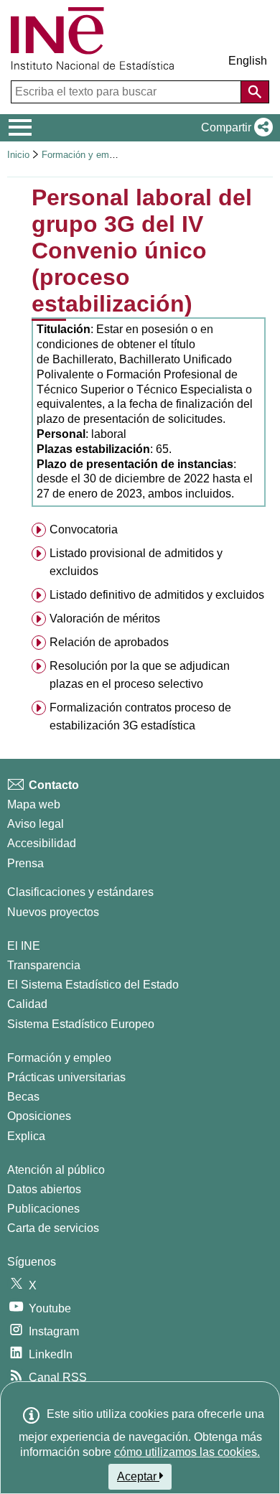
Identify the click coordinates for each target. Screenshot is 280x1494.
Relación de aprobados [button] (109, 642)
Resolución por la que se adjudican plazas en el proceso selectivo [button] (140, 675)
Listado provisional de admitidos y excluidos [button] (136, 562)
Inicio (18, 154)
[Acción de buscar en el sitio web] (255, 91)
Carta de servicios (53, 1228)
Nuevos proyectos (53, 912)
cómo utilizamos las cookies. (187, 1452)
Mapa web (33, 804)
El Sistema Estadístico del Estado (93, 985)
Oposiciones (39, 1116)
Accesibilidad (41, 843)
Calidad (27, 1004)
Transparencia (43, 965)
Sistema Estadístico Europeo (80, 1024)
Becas (23, 1097)
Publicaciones (43, 1209)
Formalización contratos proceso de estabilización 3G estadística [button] (140, 716)
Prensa (25, 863)
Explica (26, 1136)
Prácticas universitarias (66, 1077)
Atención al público (56, 1170)
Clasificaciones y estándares (80, 892)
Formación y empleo (84, 154)
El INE (23, 946)
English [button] (247, 61)
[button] (234, 128)
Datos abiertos (44, 1189)
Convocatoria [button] (84, 529)
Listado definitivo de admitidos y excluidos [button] (157, 595)
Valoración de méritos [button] (105, 618)
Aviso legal (35, 824)
